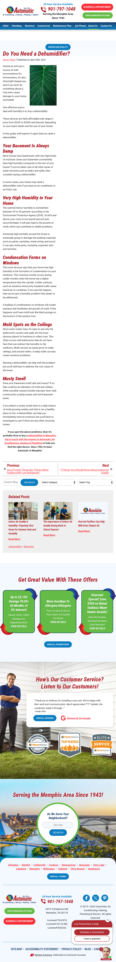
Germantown (69, 865)
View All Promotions (58, 644)
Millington (49, 868)
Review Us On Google (79, 718)
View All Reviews (45, 718)
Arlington (13, 865)
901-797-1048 (61, 9)
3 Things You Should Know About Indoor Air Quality (84, 471)
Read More (14, 539)
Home (6, 59)
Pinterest (104, 898)
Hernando (84, 865)
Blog (12, 59)
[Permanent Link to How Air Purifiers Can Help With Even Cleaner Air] (93, 511)
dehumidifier (15, 546)
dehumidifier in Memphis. (42, 435)
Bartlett (26, 865)
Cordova (53, 865)
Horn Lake (98, 865)
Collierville (40, 865)
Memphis (29, 546)
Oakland (62, 868)
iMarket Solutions (43, 955)
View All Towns (58, 876)
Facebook (86, 898)
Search (29, 482)
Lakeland (21, 868)
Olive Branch (78, 868)
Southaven (94, 868)
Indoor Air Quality (58, 47)
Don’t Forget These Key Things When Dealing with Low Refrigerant (28, 471)
